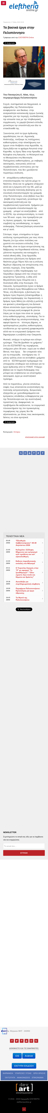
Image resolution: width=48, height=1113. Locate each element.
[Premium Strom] (24, 84)
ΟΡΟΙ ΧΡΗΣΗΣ (39, 1073)
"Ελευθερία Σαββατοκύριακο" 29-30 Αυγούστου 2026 (26, 543)
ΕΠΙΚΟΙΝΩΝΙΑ (37, 1078)
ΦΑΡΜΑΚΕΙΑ (8, 1073)
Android (29, 1055)
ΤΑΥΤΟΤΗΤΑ (10, 1078)
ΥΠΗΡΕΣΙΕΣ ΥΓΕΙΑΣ (23, 1073)
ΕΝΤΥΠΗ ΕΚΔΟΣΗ (24, 1065)
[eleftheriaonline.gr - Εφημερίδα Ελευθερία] (24, 6)
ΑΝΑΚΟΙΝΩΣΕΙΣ (23, 1078)
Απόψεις (16, 432)
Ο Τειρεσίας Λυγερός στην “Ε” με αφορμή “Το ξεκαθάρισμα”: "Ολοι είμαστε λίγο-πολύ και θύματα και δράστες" (27, 572)
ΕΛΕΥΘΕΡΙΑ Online (26, 37)
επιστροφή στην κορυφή (35, 437)
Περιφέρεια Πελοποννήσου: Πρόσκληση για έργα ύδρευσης (28, 590)
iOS (17, 1055)
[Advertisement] (24, 679)
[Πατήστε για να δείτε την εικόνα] (24, 62)
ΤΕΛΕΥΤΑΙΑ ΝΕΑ (15, 536)
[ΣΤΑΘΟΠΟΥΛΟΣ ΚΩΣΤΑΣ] (24, 1088)
